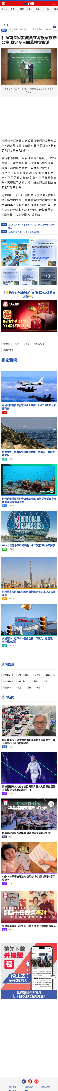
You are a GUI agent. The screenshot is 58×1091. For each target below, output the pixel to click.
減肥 (29, 687)
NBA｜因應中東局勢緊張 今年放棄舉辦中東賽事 (28, 545)
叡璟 (45, 681)
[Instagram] (30, 1081)
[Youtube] (36, 1081)
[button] (3, 3)
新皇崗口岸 (50, 675)
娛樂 (4, 793)
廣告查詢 (12, 1087)
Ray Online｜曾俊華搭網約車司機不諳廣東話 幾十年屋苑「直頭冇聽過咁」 (28, 742)
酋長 (27, 344)
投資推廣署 (8, 350)
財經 (4, 599)
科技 (4, 506)
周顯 (38, 687)
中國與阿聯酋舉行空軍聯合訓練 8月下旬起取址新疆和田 (29, 407)
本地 (4, 30)
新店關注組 (8, 681)
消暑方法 (8, 687)
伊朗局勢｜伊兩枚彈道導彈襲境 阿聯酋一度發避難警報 (28, 454)
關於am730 (45, 1087)
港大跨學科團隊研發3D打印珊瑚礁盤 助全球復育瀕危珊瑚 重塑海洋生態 (29, 500)
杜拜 (17, 344)
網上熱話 (23, 681)
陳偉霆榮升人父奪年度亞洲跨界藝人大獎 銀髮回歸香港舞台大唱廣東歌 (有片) (28, 788)
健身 (19, 687)
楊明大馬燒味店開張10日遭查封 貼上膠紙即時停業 (29, 926)
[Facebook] (24, 1081)
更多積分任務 (43, 1064)
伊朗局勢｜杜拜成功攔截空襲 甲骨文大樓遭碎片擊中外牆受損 (28, 640)
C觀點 (35, 681)
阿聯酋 (7, 344)
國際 (4, 459)
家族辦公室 (39, 344)
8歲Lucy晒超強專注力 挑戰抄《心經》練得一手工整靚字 (28, 878)
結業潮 (37, 675)
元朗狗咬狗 (8, 675)
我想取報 (29, 1087)
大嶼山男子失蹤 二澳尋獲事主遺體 (23, 231)
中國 (4, 412)
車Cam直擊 (24, 675)
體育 (4, 549)
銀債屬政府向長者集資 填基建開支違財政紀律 (26, 833)
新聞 (4, 837)
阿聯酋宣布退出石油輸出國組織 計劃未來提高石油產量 (28, 593)
